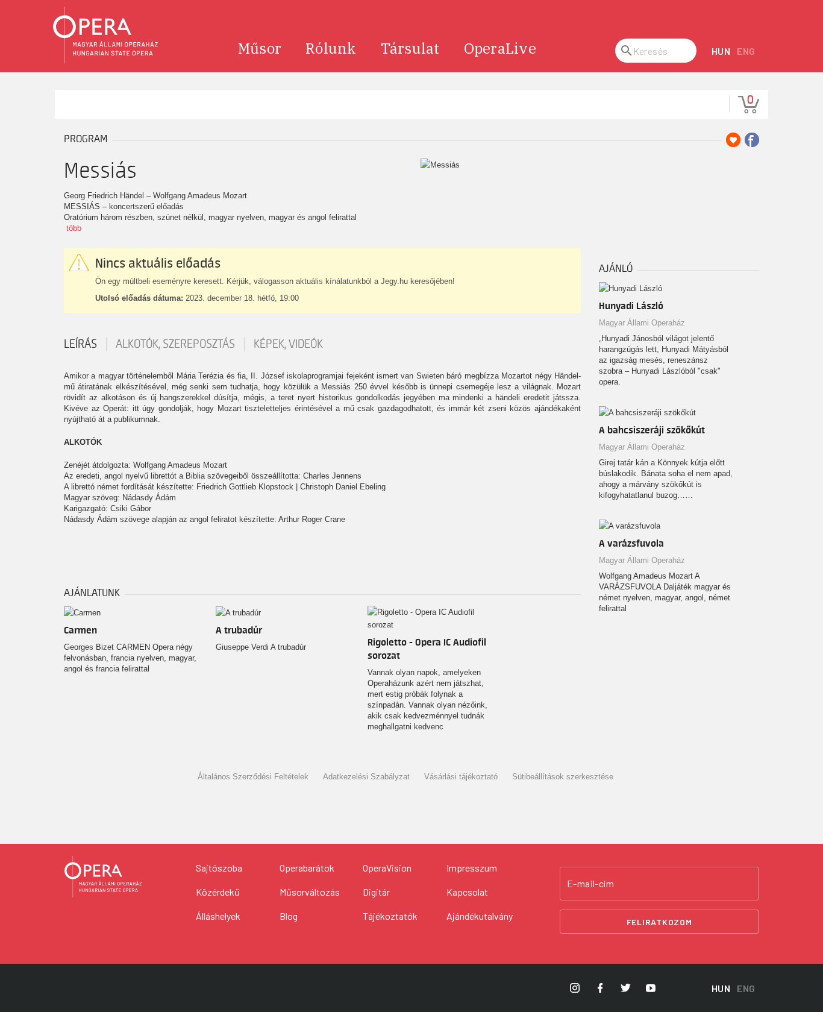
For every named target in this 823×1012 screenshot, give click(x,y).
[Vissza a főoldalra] (106, 35)
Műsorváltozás (310, 891)
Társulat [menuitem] (410, 48)
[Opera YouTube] (650, 988)
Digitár (376, 891)
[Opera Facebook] (600, 988)
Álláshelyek (218, 916)
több (73, 228)
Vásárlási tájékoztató (461, 776)
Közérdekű (218, 891)
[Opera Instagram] (574, 988)
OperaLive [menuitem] (500, 48)
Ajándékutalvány (479, 916)
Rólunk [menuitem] (331, 48)
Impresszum (471, 867)
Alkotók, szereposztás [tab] (175, 344)
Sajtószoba (219, 867)
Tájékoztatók (390, 916)
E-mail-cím (590, 883)
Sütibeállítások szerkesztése (562, 776)
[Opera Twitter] (625, 988)
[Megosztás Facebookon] (752, 140)
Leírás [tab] (80, 344)
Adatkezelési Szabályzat (366, 776)
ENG (746, 51)
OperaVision (387, 867)
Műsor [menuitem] (259, 48)
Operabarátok (307, 867)
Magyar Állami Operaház (642, 322)
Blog (289, 916)
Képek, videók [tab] (288, 344)
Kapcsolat (467, 891)
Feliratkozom (659, 922)
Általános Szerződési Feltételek (253, 776)
